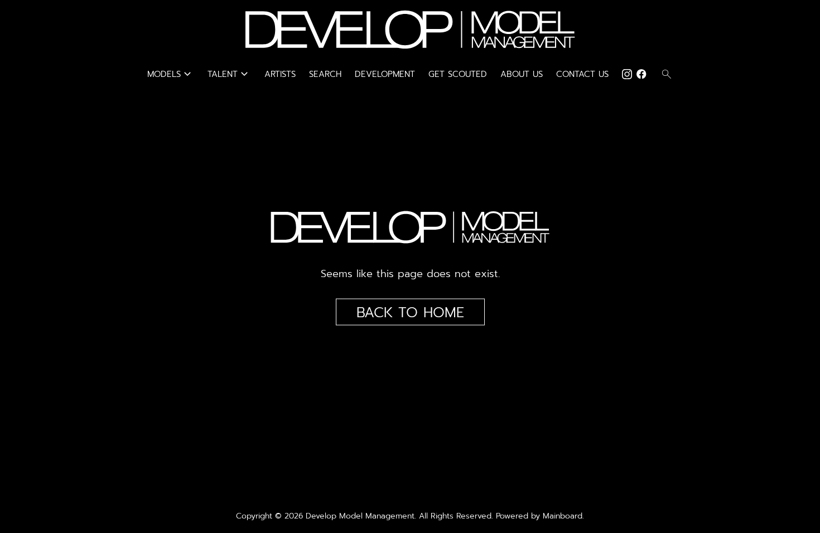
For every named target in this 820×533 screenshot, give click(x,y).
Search (325, 74)
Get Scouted (457, 74)
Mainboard (562, 516)
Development (385, 74)
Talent (229, 74)
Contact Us (582, 74)
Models (170, 74)
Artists (280, 74)
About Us (521, 74)
